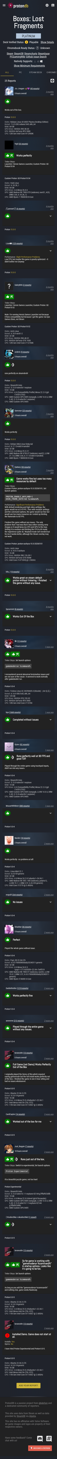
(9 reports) (25, 352)
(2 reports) (27, 285)
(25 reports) (27, 411)
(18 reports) (25, 838)
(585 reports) (24, 806)
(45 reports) (34, 88)
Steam (10, 53)
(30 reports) (26, 467)
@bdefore (43, 1403)
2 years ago (48, 843)
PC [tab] (20, 72)
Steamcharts (30, 53)
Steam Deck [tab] (35, 72)
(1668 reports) (15, 712)
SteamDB (19, 53)
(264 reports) (17, 895)
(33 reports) (23, 144)
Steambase (44, 53)
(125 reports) (17, 243)
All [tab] (7, 72)
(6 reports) (21, 209)
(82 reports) (24, 744)
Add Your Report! (28, 1385)
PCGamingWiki (17, 56)
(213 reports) (19, 1021)
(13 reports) (28, 1053)
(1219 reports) (22, 988)
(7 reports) (29, 1146)
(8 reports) (19, 609)
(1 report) (32, 1217)
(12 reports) (21, 641)
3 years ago (48, 1058)
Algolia (32, 1416)
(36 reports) (26, 927)
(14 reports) (20, 1114)
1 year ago (49, 647)
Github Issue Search (36, 56)
